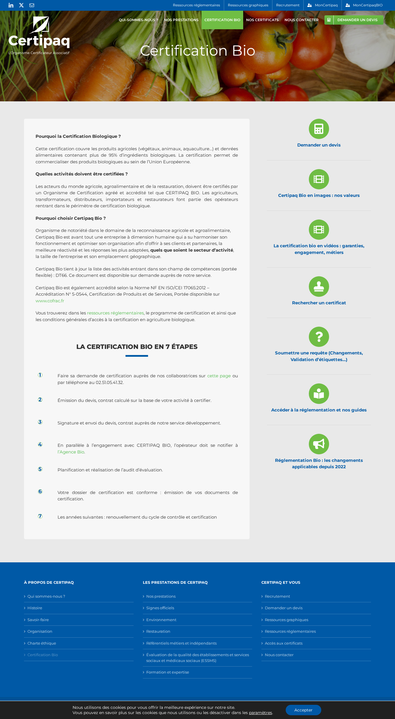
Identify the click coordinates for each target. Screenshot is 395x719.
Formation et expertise (167, 672)
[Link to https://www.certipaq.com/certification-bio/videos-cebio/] (319, 229)
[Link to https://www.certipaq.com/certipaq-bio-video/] (319, 179)
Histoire (34, 607)
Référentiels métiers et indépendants (181, 643)
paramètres (260, 712)
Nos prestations (161, 596)
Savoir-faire (38, 619)
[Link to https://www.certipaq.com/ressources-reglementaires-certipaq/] (319, 393)
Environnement (161, 619)
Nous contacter (279, 654)
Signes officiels (160, 607)
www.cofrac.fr (50, 300)
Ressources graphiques (286, 619)
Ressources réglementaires (290, 631)
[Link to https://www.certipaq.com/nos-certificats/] (319, 286)
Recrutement (277, 596)
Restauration (158, 631)
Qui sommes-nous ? (46, 596)
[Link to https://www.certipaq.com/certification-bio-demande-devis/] (319, 129)
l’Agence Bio (71, 452)
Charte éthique (41, 643)
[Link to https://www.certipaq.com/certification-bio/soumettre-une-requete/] (319, 337)
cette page (219, 375)
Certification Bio (42, 654)
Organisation (39, 631)
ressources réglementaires (115, 313)
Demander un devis (283, 607)
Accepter (303, 710)
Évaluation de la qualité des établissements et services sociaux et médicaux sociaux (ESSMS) (197, 657)
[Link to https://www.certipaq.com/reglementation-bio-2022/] (319, 444)
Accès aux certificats (283, 643)
